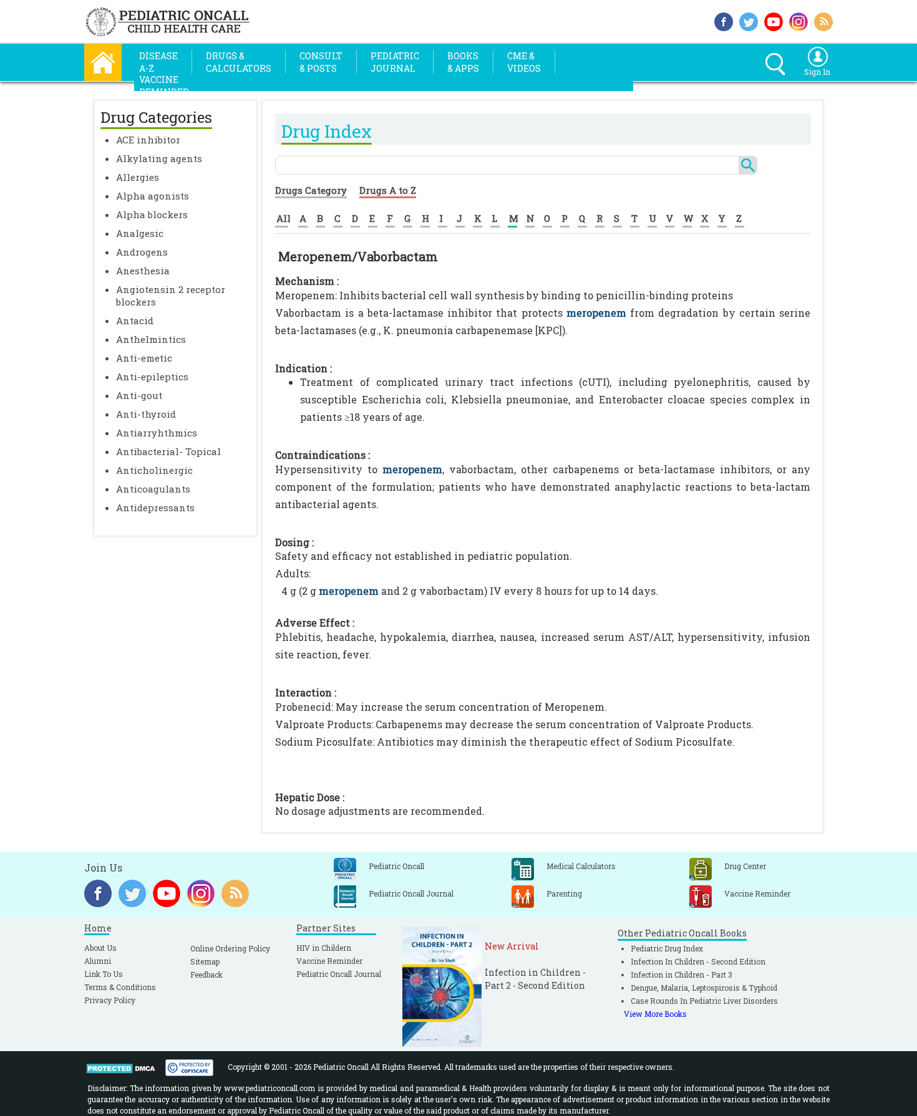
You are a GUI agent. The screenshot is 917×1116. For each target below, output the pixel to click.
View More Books (655, 1014)
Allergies (137, 177)
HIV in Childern (323, 948)
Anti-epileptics (152, 376)
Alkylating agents (159, 158)
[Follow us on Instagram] (798, 20)
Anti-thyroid (146, 414)
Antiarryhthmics (156, 432)
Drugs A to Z (387, 190)
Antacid (134, 320)
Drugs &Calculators (238, 62)
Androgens (142, 252)
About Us (100, 948)
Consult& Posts (320, 62)
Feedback (206, 974)
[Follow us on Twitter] (748, 20)
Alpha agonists (152, 196)
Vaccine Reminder (329, 961)
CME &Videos (524, 62)
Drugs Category (311, 190)
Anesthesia (143, 270)
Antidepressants (155, 507)
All (283, 218)
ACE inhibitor (148, 139)
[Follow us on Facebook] (723, 20)
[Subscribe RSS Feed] (823, 20)
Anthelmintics (151, 339)
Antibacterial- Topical (168, 451)
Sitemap (205, 961)
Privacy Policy (109, 1000)
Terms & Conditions (120, 987)
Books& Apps (463, 62)
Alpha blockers (152, 214)
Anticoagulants (153, 489)
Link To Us (103, 974)
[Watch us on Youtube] (773, 20)
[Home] (102, 60)
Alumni (97, 961)
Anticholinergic (154, 470)
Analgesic (139, 233)
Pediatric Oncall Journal (338, 974)
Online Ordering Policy (230, 948)
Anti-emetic (144, 358)
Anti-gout (139, 395)
